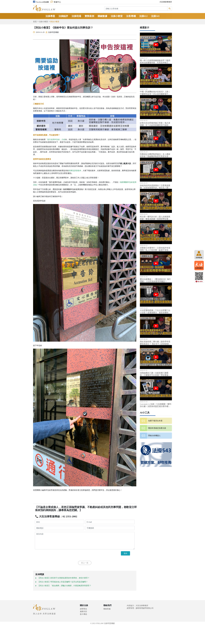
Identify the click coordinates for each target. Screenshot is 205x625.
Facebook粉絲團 (42, 2)
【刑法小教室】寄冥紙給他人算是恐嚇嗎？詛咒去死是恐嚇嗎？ (63, 582)
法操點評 (63, 16)
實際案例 (89, 16)
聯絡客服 (107, 609)
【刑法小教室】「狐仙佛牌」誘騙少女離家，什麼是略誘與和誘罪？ (64, 586)
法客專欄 (131, 16)
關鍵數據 (102, 16)
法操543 (155, 16)
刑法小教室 (54, 22)
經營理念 (83, 609)
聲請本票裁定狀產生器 (157, 428)
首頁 (35, 22)
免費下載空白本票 (155, 421)
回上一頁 (84, 563)
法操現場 (76, 16)
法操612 (143, 16)
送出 (125, 553)
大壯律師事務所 (165, 2)
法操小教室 (117, 16)
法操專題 (50, 16)
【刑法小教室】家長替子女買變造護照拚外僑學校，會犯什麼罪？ (63, 578)
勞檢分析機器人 (154, 436)
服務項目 (83, 611)
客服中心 (57, 2)
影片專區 (83, 614)
